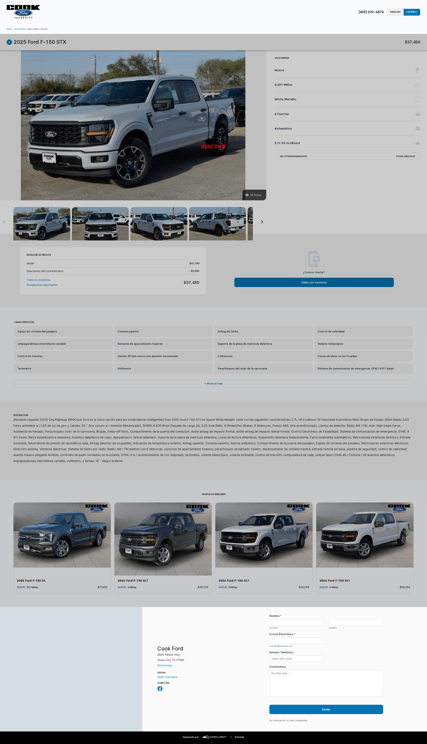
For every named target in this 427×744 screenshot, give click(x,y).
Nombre (275, 616)
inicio (9, 29)
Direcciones (164, 665)
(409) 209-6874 (371, 12)
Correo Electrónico (282, 634)
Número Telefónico (281, 652)
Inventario (20, 29)
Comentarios (277, 666)
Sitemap (237, 737)
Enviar (326, 709)
